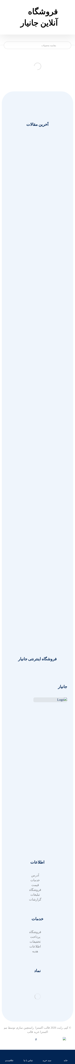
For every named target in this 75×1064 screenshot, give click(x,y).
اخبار (35, 786)
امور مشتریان (35, 776)
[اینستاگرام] (55, 742)
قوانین (35, 833)
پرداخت (35, 936)
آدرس (35, 842)
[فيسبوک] (47, 742)
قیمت (35, 885)
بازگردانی (35, 828)
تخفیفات (35, 941)
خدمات (35, 781)
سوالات (35, 823)
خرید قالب (33, 1031)
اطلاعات (35, 946)
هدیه (35, 951)
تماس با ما (35, 791)
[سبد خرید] (7, 8)
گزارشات (35, 899)
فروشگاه (35, 889)
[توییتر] (63, 742)
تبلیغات (35, 894)
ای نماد (35, 838)
